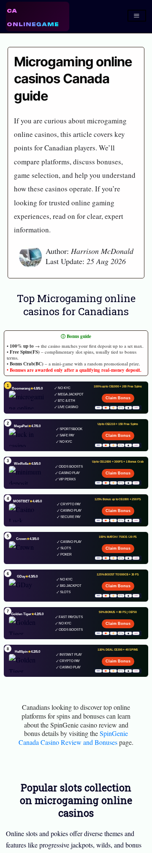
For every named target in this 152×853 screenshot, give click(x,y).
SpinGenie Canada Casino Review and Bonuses (73, 738)
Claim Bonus (118, 398)
